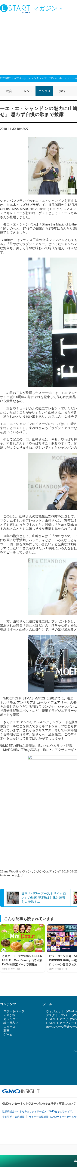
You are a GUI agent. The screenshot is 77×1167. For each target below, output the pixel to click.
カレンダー (10, 1019)
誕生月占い (10, 1023)
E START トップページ (13, 78)
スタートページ (13, 1011)
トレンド (27, 91)
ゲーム (7, 1034)
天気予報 (9, 1015)
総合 (9, 91)
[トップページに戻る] (16, 8)
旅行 (62, 91)
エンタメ (36, 78)
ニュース (9, 1026)
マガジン (49, 78)
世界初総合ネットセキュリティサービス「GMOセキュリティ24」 (38, 1111)
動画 (6, 1030)
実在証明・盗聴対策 (13, 1116)
